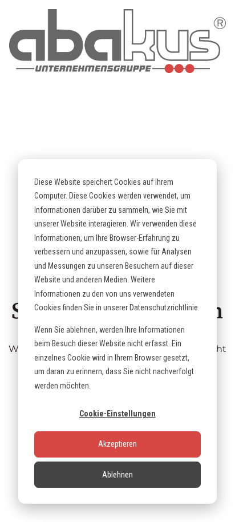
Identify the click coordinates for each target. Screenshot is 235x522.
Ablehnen (117, 474)
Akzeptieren (117, 443)
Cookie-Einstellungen (117, 413)
